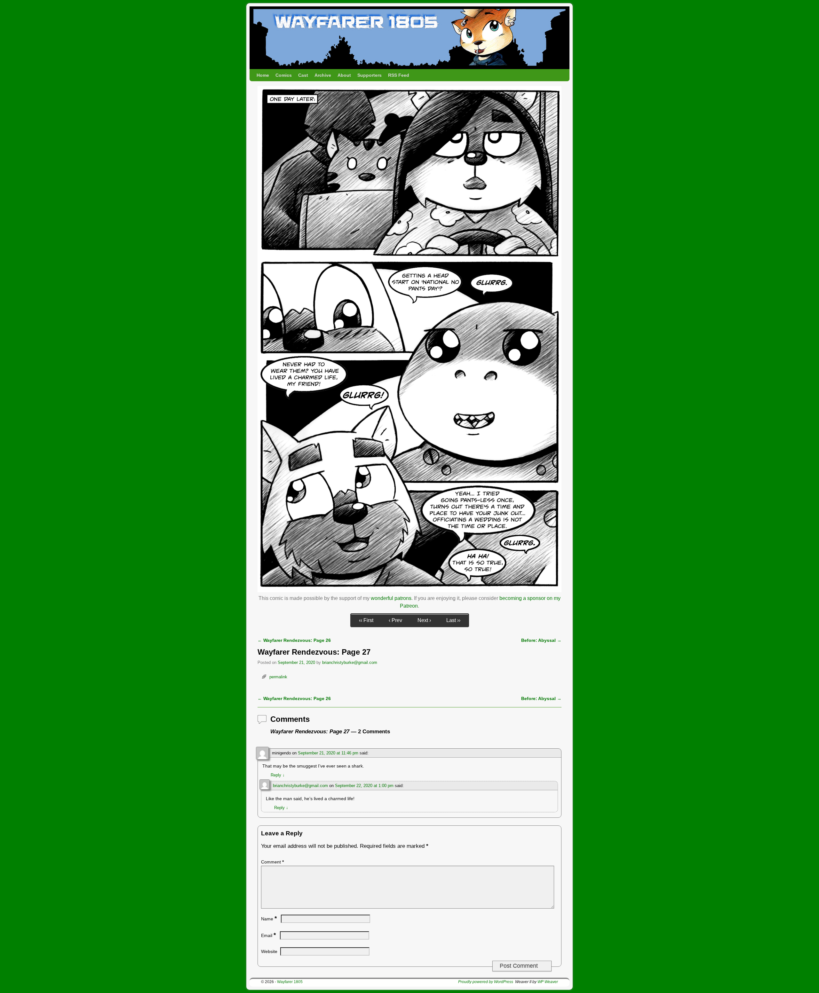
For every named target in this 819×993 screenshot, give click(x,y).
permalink (278, 676)
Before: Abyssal (541, 640)
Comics (283, 75)
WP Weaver (547, 982)
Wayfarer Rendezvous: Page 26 (294, 640)
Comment (272, 861)
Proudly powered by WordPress (485, 982)
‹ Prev (395, 620)
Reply (278, 775)
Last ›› (453, 620)
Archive (322, 75)
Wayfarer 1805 (290, 982)
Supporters (369, 75)
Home (263, 75)
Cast (303, 75)
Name (269, 918)
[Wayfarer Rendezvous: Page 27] (409, 590)
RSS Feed (398, 75)
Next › (424, 620)
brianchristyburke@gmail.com (349, 662)
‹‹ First (366, 620)
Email (268, 935)
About (344, 75)
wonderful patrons (391, 598)
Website (269, 951)
